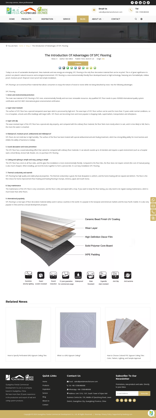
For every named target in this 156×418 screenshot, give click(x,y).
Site (103, 59)
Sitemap (98, 414)
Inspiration (46, 389)
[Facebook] (132, 2)
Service (45, 393)
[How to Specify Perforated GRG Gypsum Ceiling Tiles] (28, 329)
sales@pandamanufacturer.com (110, 12)
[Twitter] (136, 2)
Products (45, 385)
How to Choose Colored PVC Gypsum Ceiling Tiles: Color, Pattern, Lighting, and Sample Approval (125, 356)
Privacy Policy (107, 414)
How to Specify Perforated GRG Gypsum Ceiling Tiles (27, 355)
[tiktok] (148, 2)
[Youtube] (140, 2)
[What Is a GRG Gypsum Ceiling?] (78, 329)
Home (44, 381)
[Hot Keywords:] (136, 19)
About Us (45, 401)
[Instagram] (144, 2)
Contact (45, 405)
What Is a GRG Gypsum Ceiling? (68, 355)
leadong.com (127, 414)
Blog (44, 397)
